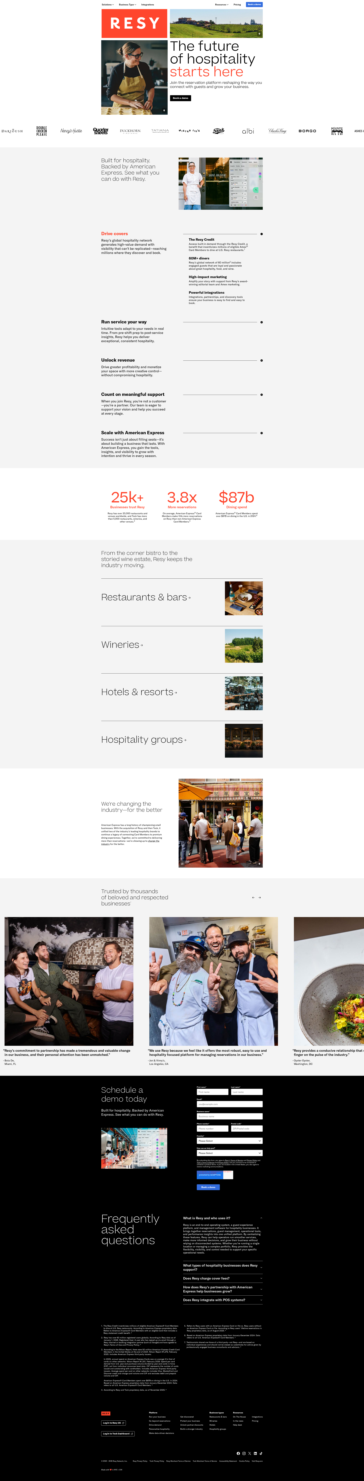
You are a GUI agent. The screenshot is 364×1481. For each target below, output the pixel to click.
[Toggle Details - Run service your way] (223, 322)
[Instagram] (244, 1454)
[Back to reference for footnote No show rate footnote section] (226, 1331)
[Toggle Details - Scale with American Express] (223, 433)
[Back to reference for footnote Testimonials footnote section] (241, 1347)
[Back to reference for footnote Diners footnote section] (140, 1345)
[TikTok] (261, 1454)
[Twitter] (249, 1454)
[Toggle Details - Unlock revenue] (223, 360)
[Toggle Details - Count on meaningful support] (223, 394)
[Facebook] (238, 1454)
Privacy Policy (252, 1160)
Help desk (237, 1425)
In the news (238, 1421)
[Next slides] (260, 897)
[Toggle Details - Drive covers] (223, 234)
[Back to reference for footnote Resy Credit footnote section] (131, 1333)
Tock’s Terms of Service (206, 1162)
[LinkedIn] (255, 1454)
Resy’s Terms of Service (234, 1160)
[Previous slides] (253, 897)
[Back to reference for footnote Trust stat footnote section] (166, 1390)
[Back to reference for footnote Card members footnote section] (152, 1385)
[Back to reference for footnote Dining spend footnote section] (235, 1338)
